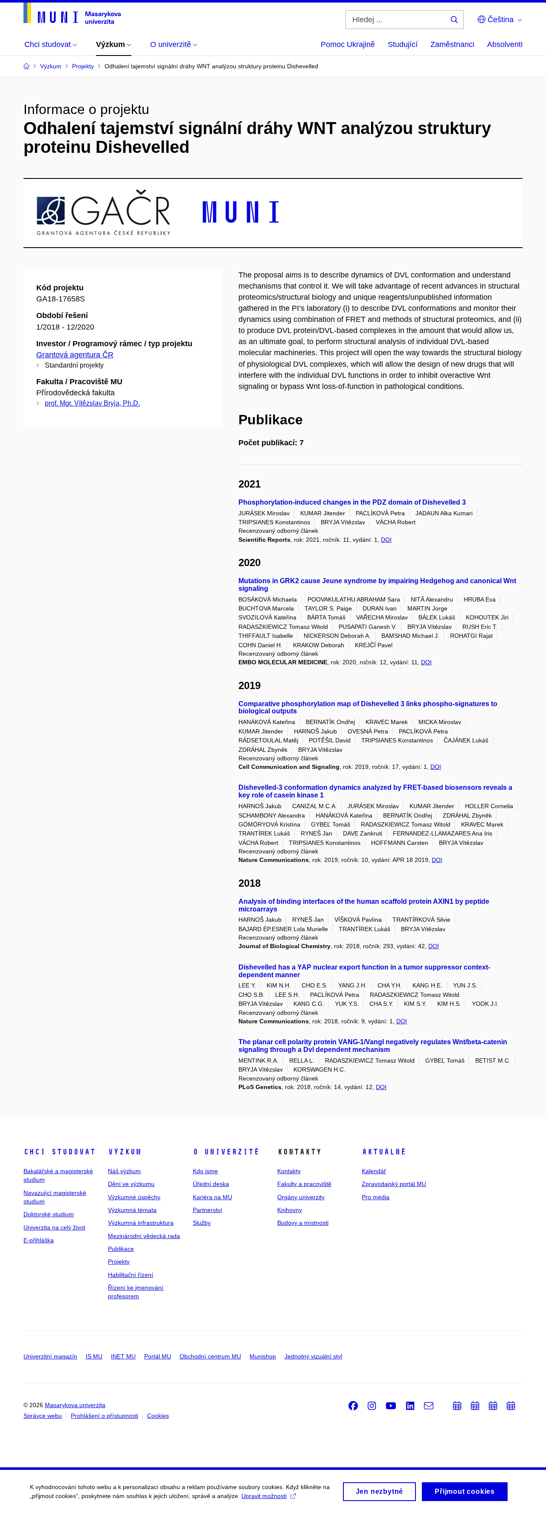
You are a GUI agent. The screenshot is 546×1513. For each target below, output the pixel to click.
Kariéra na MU (212, 1197)
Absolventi (505, 44)
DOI (386, 539)
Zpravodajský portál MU (394, 1183)
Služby (202, 1222)
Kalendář (374, 1171)
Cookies (158, 1415)
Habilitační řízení (130, 1274)
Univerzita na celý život (54, 1227)
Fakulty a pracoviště (304, 1183)
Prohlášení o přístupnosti (104, 1415)
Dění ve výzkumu (131, 1183)
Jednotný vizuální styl (313, 1356)
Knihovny (289, 1209)
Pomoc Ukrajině (348, 44)
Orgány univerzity (301, 1197)
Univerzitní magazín (50, 1356)
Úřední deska (211, 1183)
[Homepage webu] (72, 13)
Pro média (375, 1197)
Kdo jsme (205, 1171)
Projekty (119, 1261)
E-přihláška (38, 1240)
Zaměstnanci (452, 44)
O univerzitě (226, 1152)
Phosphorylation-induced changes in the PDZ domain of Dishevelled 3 (352, 502)
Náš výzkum (124, 1171)
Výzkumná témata (132, 1209)
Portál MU (157, 1356)
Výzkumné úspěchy (134, 1197)
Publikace (121, 1248)
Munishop (263, 1356)
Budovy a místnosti (302, 1222)
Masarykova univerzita (75, 1405)
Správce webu (42, 1415)
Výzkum (124, 1152)
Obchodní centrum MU (210, 1356)
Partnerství (207, 1209)
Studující (403, 44)
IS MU (94, 1356)
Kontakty (289, 1171)
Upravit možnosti (264, 1496)
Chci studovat (59, 1152)
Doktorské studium (48, 1214)
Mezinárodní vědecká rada (144, 1236)
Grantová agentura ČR (74, 355)
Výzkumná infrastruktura (141, 1222)
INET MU (123, 1356)
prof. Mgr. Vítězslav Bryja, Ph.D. (92, 403)
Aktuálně (384, 1152)
